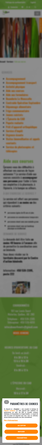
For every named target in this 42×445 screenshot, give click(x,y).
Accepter (22, 425)
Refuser (21, 432)
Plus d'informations (11, 420)
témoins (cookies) (9, 410)
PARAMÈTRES (22, 438)
